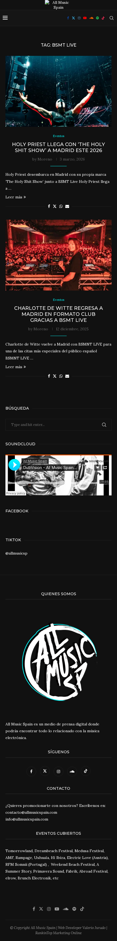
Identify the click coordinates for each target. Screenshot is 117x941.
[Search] (111, 18)
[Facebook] (68, 18)
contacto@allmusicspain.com (31, 812)
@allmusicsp (16, 553)
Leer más (13, 197)
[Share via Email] (67, 206)
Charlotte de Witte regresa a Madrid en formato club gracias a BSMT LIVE (58, 314)
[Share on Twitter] (55, 206)
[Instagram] (79, 18)
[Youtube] (85, 18)
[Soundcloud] (91, 18)
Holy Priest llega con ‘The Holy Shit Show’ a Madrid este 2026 (58, 147)
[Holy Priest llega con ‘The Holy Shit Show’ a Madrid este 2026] (58, 91)
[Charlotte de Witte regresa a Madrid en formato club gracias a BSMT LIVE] (58, 255)
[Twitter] (73, 18)
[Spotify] (97, 18)
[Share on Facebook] (49, 206)
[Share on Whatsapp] (61, 206)
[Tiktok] (103, 18)
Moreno (45, 159)
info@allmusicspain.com (26, 819)
